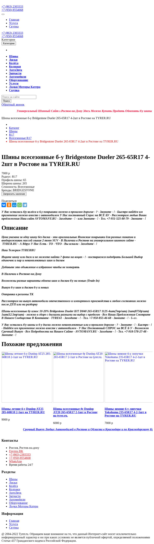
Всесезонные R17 (20, 138)
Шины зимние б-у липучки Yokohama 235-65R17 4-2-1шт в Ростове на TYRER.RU (125, 412)
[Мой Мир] (14, 205)
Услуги (13, 23)
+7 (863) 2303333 (12, 6)
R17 (11, 134)
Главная (14, 19)
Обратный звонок (13, 104)
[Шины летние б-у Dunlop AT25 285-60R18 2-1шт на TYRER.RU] (27, 401)
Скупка (14, 26)
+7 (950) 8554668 (12, 9)
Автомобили (17, 499)
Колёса (13, 486)
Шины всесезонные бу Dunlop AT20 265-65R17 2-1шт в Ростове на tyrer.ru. (75, 412)
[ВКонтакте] (4, 205)
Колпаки (14, 489)
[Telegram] (25, 205)
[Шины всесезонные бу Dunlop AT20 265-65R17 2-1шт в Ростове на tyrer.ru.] (78, 401)
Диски (13, 482)
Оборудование (18, 502)
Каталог (14, 127)
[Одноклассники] (9, 205)
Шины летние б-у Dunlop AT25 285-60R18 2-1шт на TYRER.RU (23, 410)
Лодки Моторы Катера (23, 506)
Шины (13, 131)
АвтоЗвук (15, 492)
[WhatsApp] (19, 205)
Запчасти (15, 496)
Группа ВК (16, 451)
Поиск (6, 101)
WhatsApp (15, 461)
